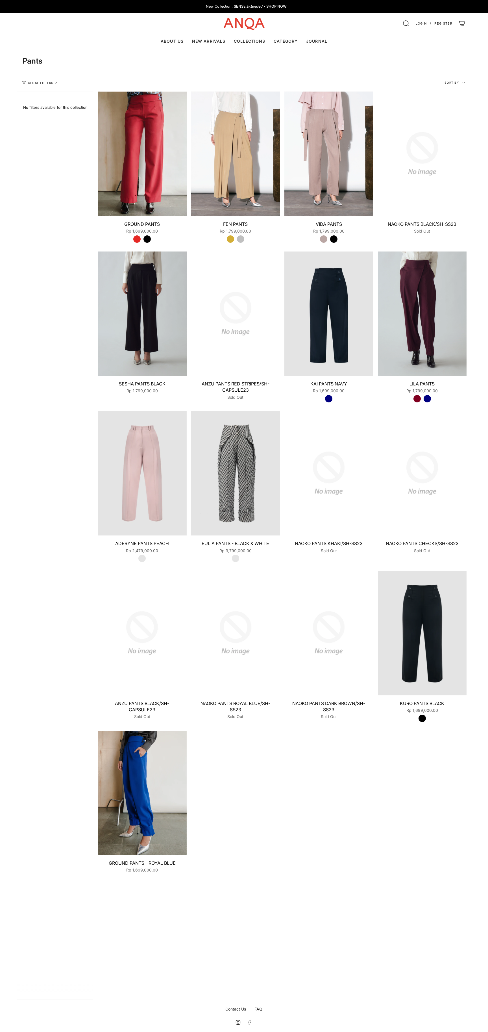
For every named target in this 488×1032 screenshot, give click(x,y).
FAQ (258, 1009)
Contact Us (235, 1009)
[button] (249, 41)
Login (421, 23)
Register (443, 23)
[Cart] (462, 23)
